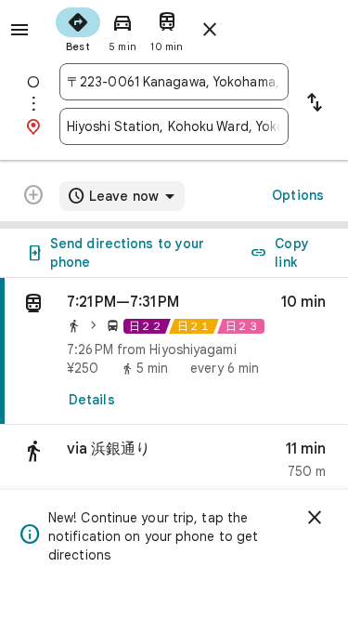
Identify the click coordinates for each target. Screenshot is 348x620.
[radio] (78, 28)
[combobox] (174, 81)
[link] (174, 351)
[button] (174, 464)
